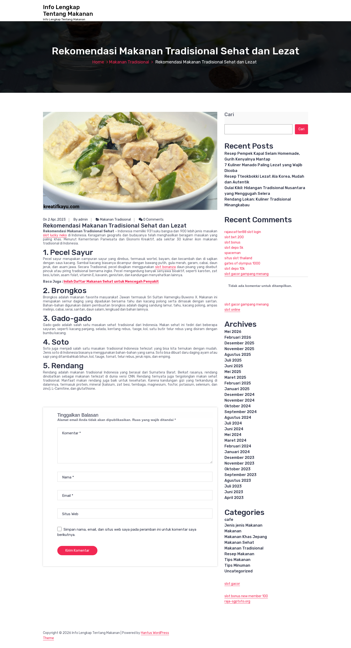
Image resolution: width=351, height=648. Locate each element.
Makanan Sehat (239, 542)
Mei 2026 (232, 331)
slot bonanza (165, 267)
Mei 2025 (232, 371)
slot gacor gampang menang (246, 274)
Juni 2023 (233, 492)
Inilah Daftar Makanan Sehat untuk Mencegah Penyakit (111, 282)
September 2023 (240, 474)
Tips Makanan (237, 559)
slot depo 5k (233, 248)
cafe (228, 519)
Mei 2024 (232, 434)
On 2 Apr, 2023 (54, 220)
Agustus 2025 (237, 354)
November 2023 (239, 463)
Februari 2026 (237, 337)
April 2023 (234, 497)
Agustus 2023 (237, 480)
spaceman (232, 253)
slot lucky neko (55, 235)
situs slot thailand (238, 258)
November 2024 (239, 400)
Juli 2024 (233, 423)
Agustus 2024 (237, 417)
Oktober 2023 (237, 469)
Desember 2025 (239, 343)
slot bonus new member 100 (246, 596)
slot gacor (232, 584)
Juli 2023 (233, 486)
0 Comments (153, 220)
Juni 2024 (233, 429)
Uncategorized (238, 571)
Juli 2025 (233, 360)
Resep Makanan (239, 554)
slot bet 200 (234, 237)
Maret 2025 (235, 377)
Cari (229, 114)
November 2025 (239, 349)
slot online (232, 310)
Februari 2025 (237, 383)
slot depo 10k (234, 269)
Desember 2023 (239, 457)
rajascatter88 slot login (242, 232)
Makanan (232, 531)
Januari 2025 (237, 389)
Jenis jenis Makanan (243, 525)
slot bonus (232, 242)
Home (98, 62)
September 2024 (240, 412)
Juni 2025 (233, 366)
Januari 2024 (237, 452)
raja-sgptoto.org (237, 601)
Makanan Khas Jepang (245, 536)
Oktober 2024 (237, 406)
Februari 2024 (237, 446)
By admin (81, 220)
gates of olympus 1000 (242, 263)
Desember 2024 (239, 394)
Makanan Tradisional (129, 62)
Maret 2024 (235, 440)
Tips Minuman (237, 565)
